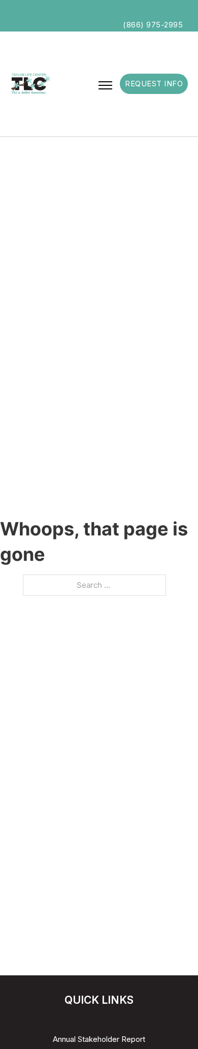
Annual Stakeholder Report (99, 1039)
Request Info (154, 83)
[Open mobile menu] (105, 85)
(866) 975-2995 (153, 24)
